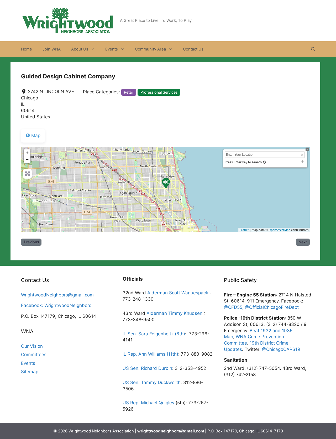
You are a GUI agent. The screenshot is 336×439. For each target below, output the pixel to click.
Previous (31, 242)
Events (111, 49)
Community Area (150, 49)
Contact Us (193, 49)
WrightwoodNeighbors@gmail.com (57, 294)
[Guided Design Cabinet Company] (165, 182)
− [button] (27, 159)
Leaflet (244, 230)
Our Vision (32, 346)
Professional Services (158, 92)
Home (26, 49)
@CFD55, (234, 307)
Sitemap (29, 371)
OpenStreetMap (279, 230)
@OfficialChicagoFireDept (272, 307)
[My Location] (264, 162)
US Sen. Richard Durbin (147, 368)
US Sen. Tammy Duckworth (152, 382)
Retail (128, 92)
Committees (33, 354)
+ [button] (27, 152)
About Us (79, 49)
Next (302, 242)
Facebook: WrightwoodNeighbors (56, 305)
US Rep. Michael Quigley (148, 402)
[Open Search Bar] (313, 49)
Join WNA (52, 49)
